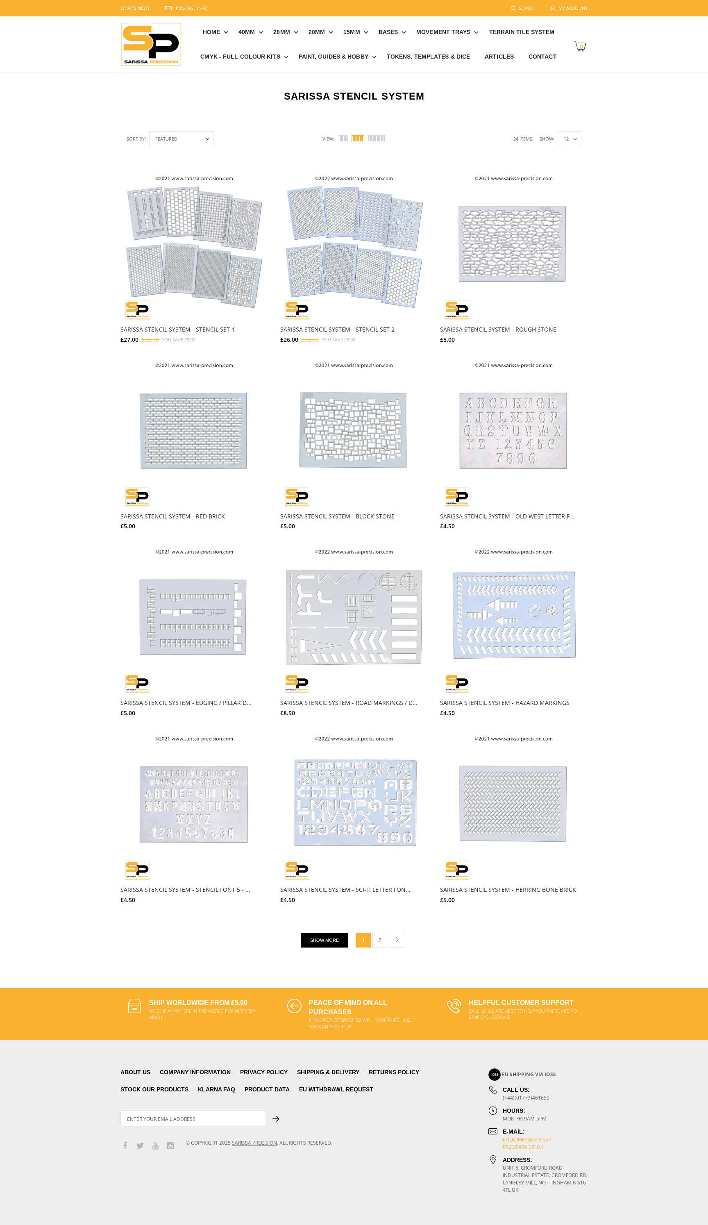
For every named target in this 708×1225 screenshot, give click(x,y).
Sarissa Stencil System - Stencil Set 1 (177, 329)
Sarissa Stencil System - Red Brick (172, 516)
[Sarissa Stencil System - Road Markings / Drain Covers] (354, 621)
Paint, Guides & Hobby (333, 56)
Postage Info (192, 8)
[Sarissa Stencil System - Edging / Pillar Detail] (194, 621)
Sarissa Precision (254, 1142)
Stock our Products (154, 1089)
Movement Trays (443, 32)
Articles (499, 56)
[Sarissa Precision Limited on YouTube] (155, 1146)
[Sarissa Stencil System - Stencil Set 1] (194, 247)
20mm (317, 32)
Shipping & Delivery (328, 1072)
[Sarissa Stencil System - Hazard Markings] (514, 621)
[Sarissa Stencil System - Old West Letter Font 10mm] (514, 434)
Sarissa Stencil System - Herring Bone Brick (508, 889)
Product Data (267, 1089)
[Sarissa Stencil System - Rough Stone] (514, 247)
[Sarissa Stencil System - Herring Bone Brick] (514, 808)
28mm (281, 32)
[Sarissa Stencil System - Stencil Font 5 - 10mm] (194, 808)
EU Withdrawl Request (336, 1089)
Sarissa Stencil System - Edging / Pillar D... (186, 703)
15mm (351, 32)
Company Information (195, 1072)
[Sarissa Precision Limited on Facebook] (125, 1146)
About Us (135, 1072)
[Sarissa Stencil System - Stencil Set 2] (354, 247)
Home (211, 32)
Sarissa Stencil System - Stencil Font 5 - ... (185, 889)
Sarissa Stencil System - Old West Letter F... (507, 516)
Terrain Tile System (522, 32)
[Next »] (397, 940)
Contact (543, 56)
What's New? (135, 8)
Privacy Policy (264, 1072)
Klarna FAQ (216, 1089)
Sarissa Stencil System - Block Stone (337, 516)
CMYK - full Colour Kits (240, 56)
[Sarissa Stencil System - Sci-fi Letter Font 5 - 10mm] (354, 808)
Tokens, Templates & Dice (428, 56)
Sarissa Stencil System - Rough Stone (498, 329)
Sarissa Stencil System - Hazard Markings (505, 703)
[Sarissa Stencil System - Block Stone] (354, 434)
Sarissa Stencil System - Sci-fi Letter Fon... (345, 889)
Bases (388, 32)
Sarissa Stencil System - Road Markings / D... (349, 703)
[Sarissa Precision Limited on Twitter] (140, 1146)
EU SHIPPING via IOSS (529, 1074)
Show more (324, 940)
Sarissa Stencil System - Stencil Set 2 (337, 329)
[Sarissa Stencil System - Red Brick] (194, 434)
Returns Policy (394, 1072)
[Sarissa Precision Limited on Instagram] (170, 1146)
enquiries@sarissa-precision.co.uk (528, 1143)
